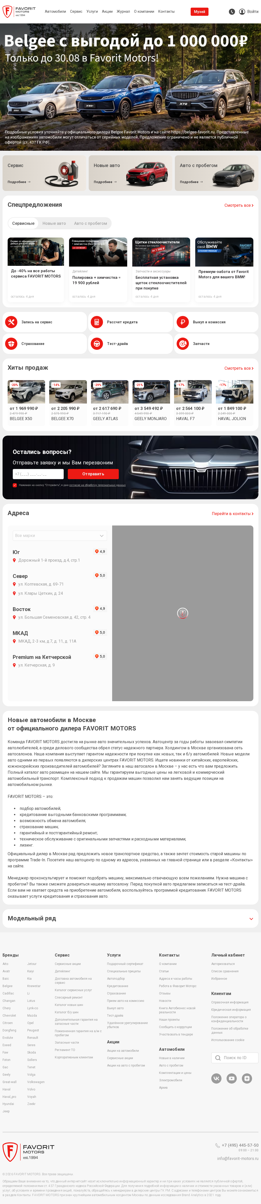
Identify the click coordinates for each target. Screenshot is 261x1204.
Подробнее (17, 182)
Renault (32, 1038)
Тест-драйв (115, 1015)
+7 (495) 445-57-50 (240, 1145)
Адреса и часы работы (175, 978)
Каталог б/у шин (67, 1012)
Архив (163, 1087)
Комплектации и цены (175, 1073)
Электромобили (170, 1080)
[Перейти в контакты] (232, 12)
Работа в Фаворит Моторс (178, 986)
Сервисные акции (68, 964)
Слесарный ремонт (69, 997)
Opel (30, 1023)
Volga (31, 1074)
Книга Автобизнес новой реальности (177, 1010)
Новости (165, 1001)
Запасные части (67, 1042)
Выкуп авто (115, 1008)
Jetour (31, 964)
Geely (6, 1074)
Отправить (93, 474)
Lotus (31, 1001)
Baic (6, 978)
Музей (199, 12)
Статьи (164, 971)
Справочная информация (230, 1002)
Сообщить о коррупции (175, 1027)
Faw (5, 1052)
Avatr (6, 971)
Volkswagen (36, 1082)
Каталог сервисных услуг (73, 990)
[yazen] (247, 1082)
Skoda (31, 1052)
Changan (9, 1001)
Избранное (219, 978)
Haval (6, 1089)
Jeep (6, 1111)
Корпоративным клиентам (74, 1057)
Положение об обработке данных (229, 1030)
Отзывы (165, 993)
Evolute (8, 1038)
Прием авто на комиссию (125, 1001)
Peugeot (33, 1030)
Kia (29, 978)
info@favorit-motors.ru (237, 1158)
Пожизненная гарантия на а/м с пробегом (78, 1033)
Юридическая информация (231, 1010)
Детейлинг (62, 971)
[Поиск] (218, 1058)
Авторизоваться (223, 964)
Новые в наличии (172, 1058)
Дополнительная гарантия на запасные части (76, 1022)
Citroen (8, 1023)
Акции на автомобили (123, 1051)
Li (28, 993)
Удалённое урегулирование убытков (127, 1025)
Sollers (32, 1060)
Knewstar (34, 986)
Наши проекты (169, 1019)
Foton (6, 1060)
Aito (5, 964)
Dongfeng (9, 1030)
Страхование (116, 993)
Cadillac (8, 993)
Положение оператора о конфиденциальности (228, 1019)
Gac (5, 1067)
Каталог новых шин (69, 1005)
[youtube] (232, 1082)
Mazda (32, 1015)
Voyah (31, 1097)
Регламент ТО (65, 1050)
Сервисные (23, 223)
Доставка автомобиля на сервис (73, 981)
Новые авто (54, 223)
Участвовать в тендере (176, 1034)
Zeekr (31, 1104)
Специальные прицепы (124, 971)
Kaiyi (30, 971)
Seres (31, 1045)
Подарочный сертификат (125, 964)
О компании (168, 964)
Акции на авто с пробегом (126, 1065)
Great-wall (10, 1082)
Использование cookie (227, 1040)
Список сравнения (225, 971)
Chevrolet (9, 1015)
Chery (7, 1008)
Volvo (31, 1089)
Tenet (31, 1067)
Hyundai (8, 1104)
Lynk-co (32, 1008)
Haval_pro (9, 1097)
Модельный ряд (32, 918)
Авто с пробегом (90, 223)
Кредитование (117, 986)
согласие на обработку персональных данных (97, 485)
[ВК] (216, 1082)
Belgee (7, 986)
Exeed (7, 1045)
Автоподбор (116, 978)
